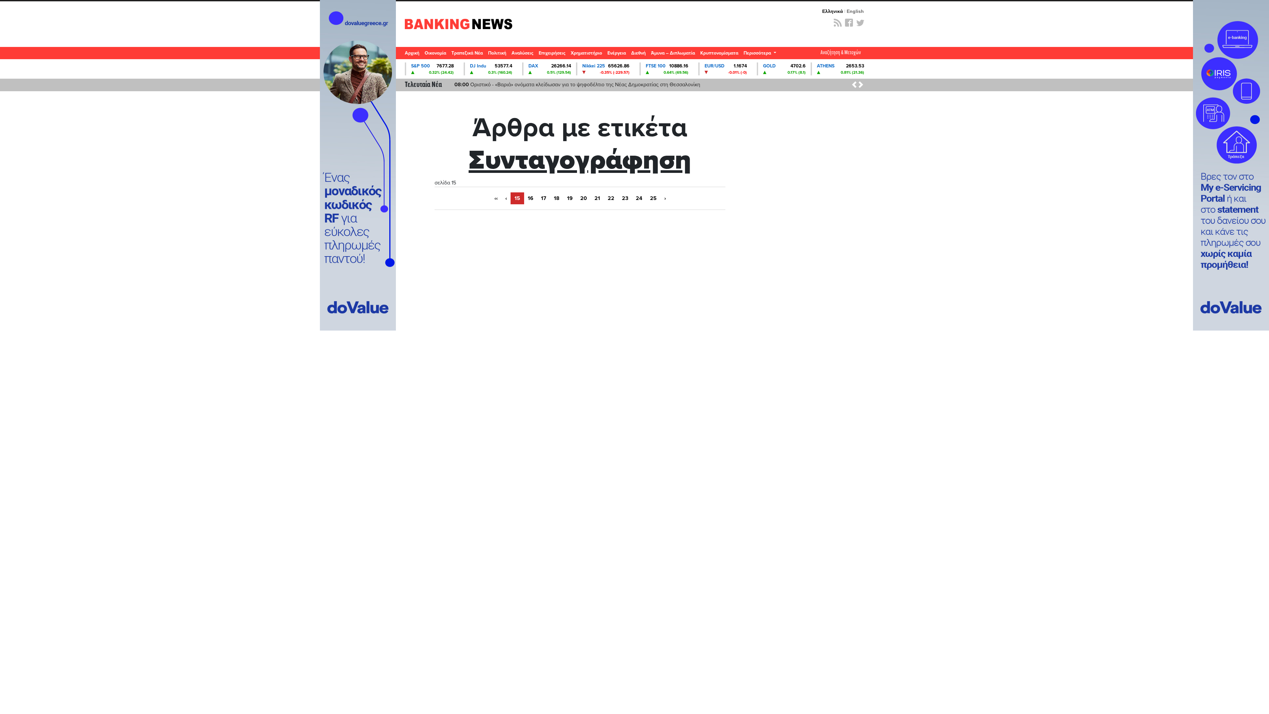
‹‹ (496, 198)
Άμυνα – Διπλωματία (673, 53)
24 (639, 198)
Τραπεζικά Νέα (467, 53)
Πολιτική (497, 53)
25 (653, 198)
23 (625, 198)
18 (556, 198)
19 (570, 198)
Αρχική (412, 53)
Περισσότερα (758, 53)
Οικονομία (435, 53)
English (855, 11)
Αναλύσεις (522, 53)
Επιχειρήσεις (552, 53)
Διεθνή (638, 53)
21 (597, 198)
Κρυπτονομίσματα (719, 53)
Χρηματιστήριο (586, 53)
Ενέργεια (616, 53)
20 (583, 198)
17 (543, 198)
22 (611, 198)
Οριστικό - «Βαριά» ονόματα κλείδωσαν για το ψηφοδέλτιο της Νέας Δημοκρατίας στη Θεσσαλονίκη (577, 84)
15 (517, 198)
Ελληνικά (832, 11)
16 (530, 198)
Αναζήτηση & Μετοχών (841, 53)
